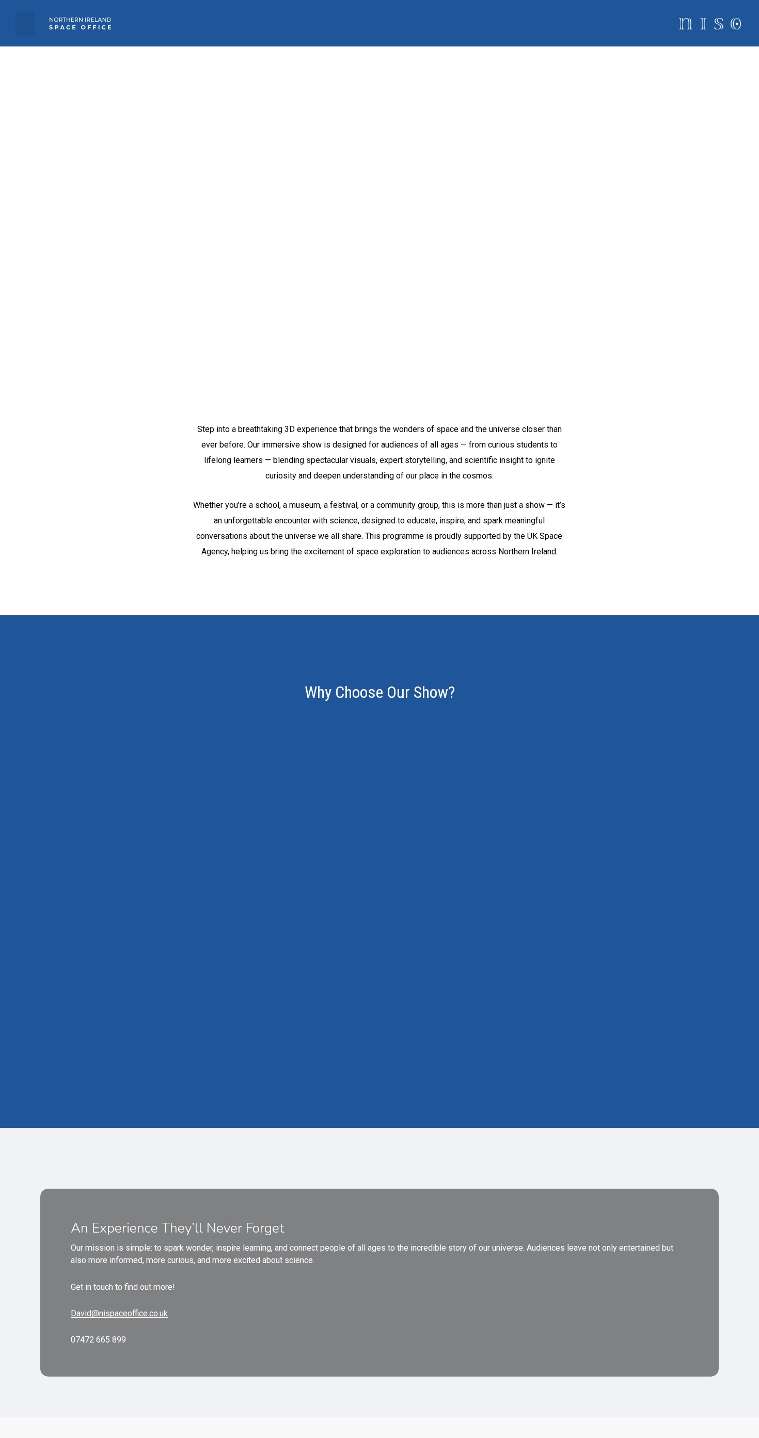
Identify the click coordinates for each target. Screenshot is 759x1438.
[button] (25, 23)
